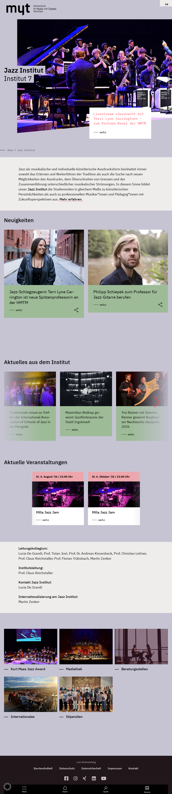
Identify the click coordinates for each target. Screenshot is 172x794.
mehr (19, 310)
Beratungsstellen (134, 669)
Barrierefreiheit (43, 768)
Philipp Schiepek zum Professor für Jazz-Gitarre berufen (125, 294)
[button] (154, 401)
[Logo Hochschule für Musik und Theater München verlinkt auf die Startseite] (18, 9)
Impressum (115, 768)
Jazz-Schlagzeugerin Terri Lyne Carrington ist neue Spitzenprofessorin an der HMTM (43, 297)
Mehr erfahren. (71, 199)
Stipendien (74, 716)
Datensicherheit (91, 768)
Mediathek (74, 669)
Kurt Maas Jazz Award (28, 669)
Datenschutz (67, 768)
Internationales (23, 716)
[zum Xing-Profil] (86, 778)
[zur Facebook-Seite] (67, 778)
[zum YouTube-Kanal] (104, 778)
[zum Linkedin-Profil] (95, 778)
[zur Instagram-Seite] (77, 778)
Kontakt (133, 768)
